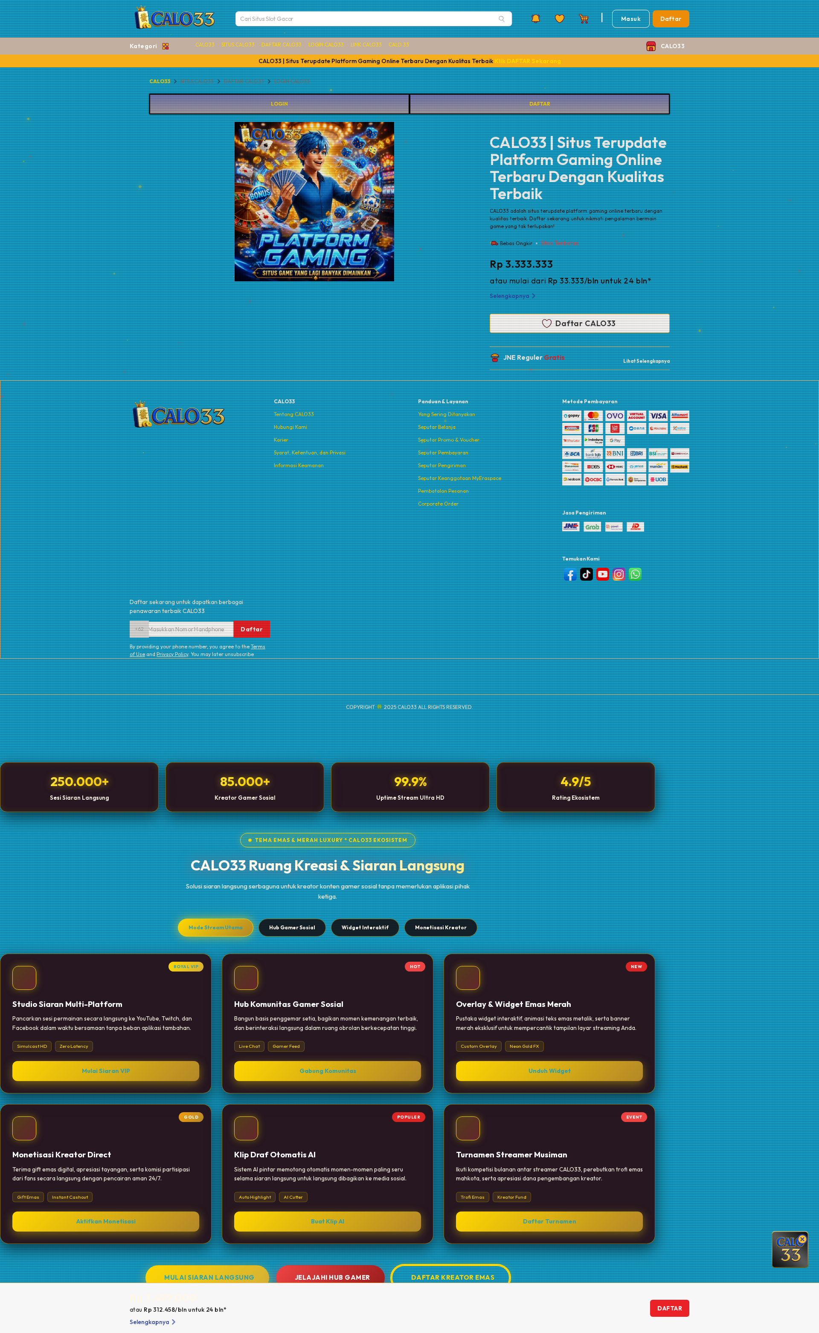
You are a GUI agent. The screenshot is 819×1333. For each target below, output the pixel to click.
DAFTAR (539, 104)
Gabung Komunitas (327, 1071)
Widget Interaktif (365, 927)
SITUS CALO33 (238, 44)
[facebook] (570, 574)
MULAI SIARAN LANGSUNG (209, 1277)
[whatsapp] (635, 574)
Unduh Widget (550, 1071)
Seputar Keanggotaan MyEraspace (459, 478)
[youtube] (603, 574)
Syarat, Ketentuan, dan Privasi (310, 452)
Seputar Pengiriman (442, 465)
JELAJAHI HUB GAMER (332, 1277)
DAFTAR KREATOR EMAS (453, 1277)
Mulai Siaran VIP (106, 1071)
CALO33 (205, 44)
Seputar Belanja (437, 427)
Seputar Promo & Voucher (448, 440)
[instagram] (619, 574)
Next (400, 203)
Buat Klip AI (327, 1221)
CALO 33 (399, 44)
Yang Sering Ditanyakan (446, 414)
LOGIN (279, 104)
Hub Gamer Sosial (292, 927)
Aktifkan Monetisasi (106, 1221)
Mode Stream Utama (216, 927)
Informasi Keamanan (299, 465)
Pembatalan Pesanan (443, 491)
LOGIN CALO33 (326, 44)
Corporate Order (438, 503)
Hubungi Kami (290, 427)
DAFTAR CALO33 (281, 44)
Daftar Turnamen (549, 1221)
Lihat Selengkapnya (646, 361)
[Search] (501, 19)
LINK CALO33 (366, 44)
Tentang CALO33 (294, 414)
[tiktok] (586, 574)
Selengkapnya (509, 296)
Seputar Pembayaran (443, 452)
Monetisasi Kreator (441, 927)
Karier (281, 440)
